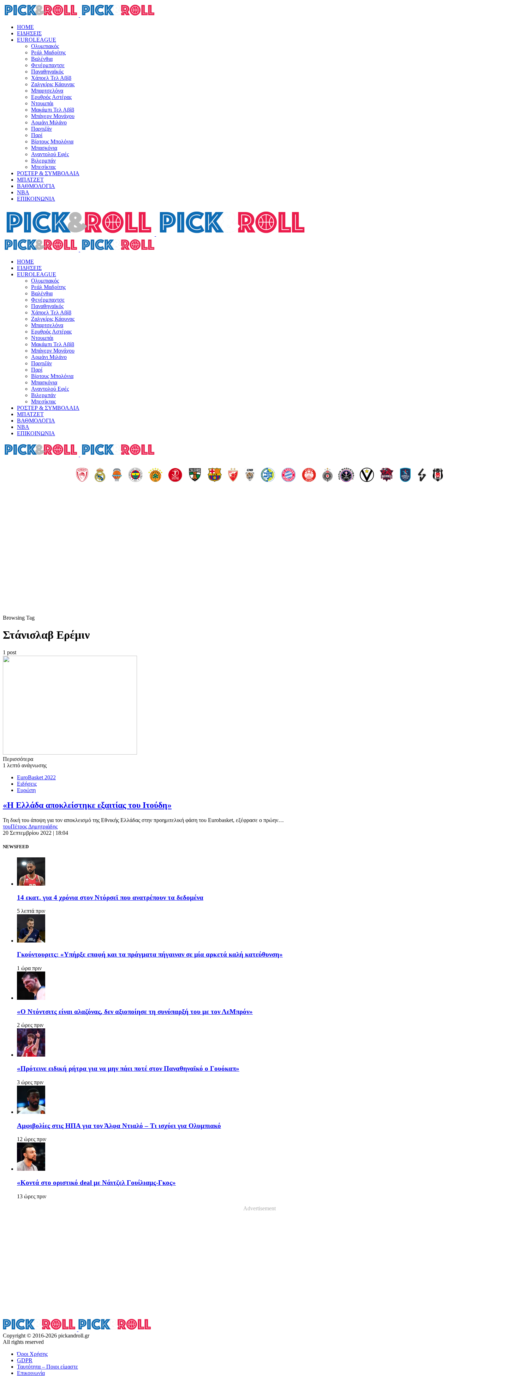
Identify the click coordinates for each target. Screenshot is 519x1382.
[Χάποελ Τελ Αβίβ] (175, 475)
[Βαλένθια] (117, 475)
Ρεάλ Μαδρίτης (48, 52)
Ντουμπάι (42, 103)
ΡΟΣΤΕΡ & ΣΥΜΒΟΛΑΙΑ (48, 173)
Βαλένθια (42, 59)
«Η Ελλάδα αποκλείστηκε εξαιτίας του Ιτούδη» (87, 805)
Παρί (36, 135)
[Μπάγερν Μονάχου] (288, 475)
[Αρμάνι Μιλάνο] (309, 475)
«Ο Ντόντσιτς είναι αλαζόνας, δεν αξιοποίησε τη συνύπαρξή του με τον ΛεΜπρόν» (135, 1011)
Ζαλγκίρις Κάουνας (52, 84)
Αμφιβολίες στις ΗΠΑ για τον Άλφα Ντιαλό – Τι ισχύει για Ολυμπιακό (119, 1125)
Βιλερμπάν (43, 161)
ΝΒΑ (23, 192)
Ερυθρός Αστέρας (51, 97)
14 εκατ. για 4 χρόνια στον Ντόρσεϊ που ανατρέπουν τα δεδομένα (110, 897)
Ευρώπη (26, 790)
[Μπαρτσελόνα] (215, 475)
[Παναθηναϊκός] (155, 475)
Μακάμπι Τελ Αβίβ (52, 110)
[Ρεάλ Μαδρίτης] (100, 475)
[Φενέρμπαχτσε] (136, 475)
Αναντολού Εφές (50, 154)
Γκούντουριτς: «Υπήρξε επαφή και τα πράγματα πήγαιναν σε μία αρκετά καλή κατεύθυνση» (150, 954)
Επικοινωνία (31, 1373)
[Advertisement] (259, 561)
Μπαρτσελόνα (47, 91)
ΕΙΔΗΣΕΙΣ (29, 33)
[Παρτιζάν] (327, 475)
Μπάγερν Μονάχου (52, 116)
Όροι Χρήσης (32, 1354)
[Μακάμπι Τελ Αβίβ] (268, 475)
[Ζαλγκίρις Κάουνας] (195, 475)
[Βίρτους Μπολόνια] (367, 475)
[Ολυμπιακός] (82, 475)
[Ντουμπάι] (249, 475)
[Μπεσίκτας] (437, 475)
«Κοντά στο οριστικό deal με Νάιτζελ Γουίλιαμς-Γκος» (96, 1182)
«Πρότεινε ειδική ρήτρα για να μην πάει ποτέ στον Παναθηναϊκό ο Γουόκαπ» (128, 1068)
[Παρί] (346, 475)
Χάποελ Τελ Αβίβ (51, 78)
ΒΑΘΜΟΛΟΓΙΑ (36, 186)
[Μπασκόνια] (387, 475)
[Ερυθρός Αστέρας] (233, 475)
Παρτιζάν (41, 129)
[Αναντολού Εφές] (405, 475)
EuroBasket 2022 (36, 777)
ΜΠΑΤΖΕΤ (30, 180)
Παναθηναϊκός (47, 72)
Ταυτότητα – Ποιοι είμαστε (47, 1367)
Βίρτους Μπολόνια (52, 141)
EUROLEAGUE (36, 40)
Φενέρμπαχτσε (48, 65)
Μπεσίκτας (43, 167)
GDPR (24, 1360)
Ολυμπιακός (45, 46)
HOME (25, 27)
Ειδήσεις (27, 784)
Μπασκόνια (44, 148)
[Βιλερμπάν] (422, 475)
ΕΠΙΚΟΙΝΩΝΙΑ (36, 199)
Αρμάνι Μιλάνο (49, 122)
